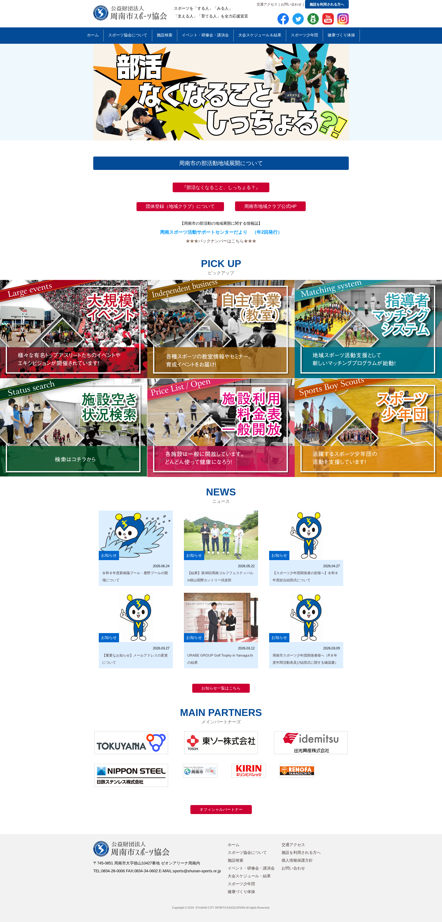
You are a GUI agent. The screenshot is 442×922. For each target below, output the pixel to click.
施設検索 (164, 35)
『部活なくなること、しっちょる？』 (221, 187)
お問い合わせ (291, 4)
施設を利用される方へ (327, 4)
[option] (221, 92)
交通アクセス (267, 4)
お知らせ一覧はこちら (221, 688)
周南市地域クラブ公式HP (270, 206)
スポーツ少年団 (304, 35)
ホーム (93, 35)
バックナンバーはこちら (221, 241)
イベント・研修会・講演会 (205, 35)
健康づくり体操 (341, 35)
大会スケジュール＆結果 (259, 35)
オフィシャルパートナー (221, 809)
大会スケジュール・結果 (249, 876)
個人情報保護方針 (297, 860)
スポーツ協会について (127, 35)
